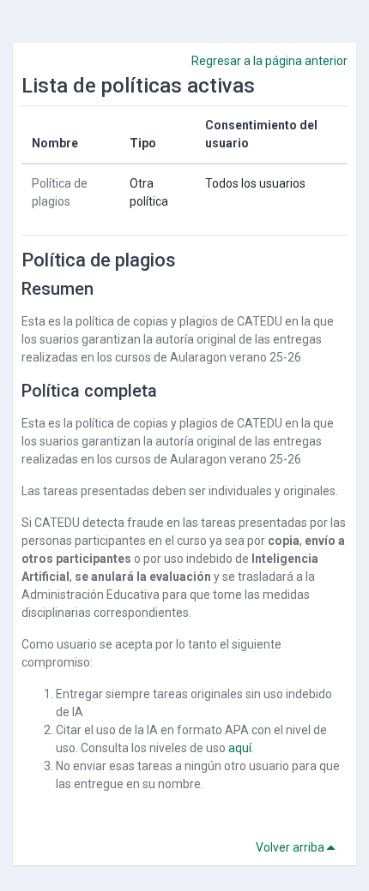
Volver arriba (291, 847)
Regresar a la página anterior (269, 61)
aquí (239, 748)
